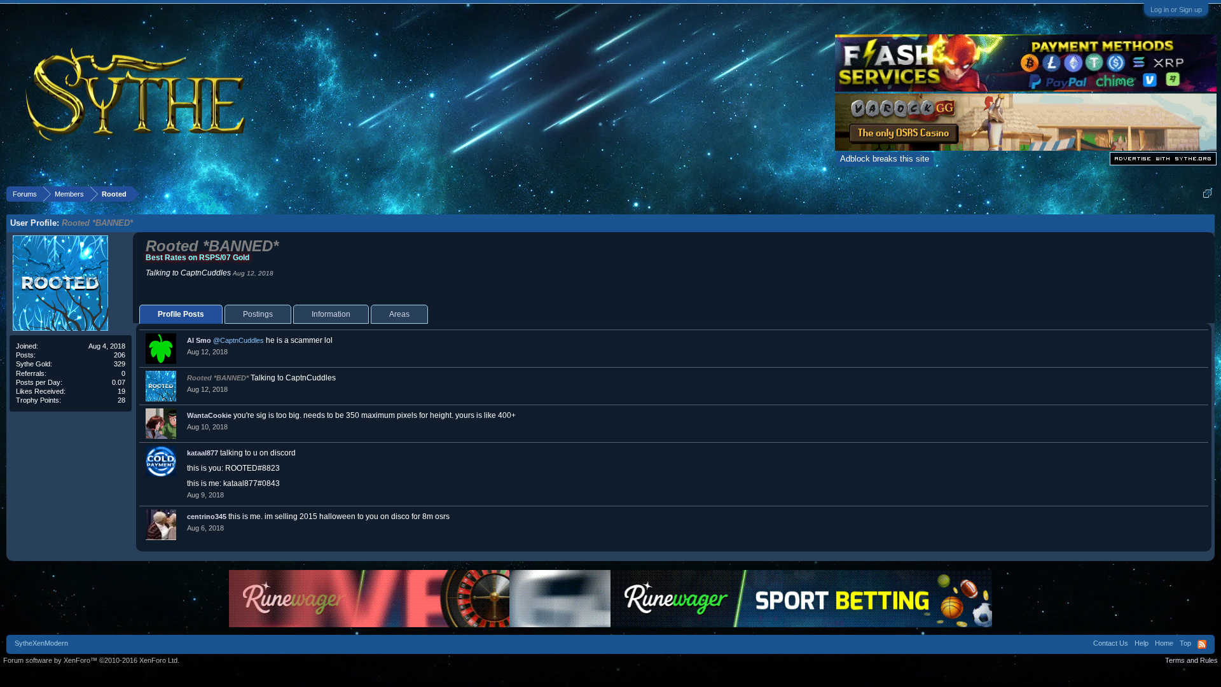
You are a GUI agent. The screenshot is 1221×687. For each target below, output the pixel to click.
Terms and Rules (1191, 660)
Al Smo (199, 340)
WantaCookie (209, 415)
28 (121, 400)
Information (331, 314)
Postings (258, 314)
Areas (399, 314)
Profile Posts (181, 314)
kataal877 (202, 453)
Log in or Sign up (1176, 9)
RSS (1201, 644)
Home (1164, 643)
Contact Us (1110, 643)
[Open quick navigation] (1207, 194)
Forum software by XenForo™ (91, 660)
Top (1185, 643)
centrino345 (206, 516)
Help (1142, 643)
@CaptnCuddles (238, 340)
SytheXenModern (41, 643)
